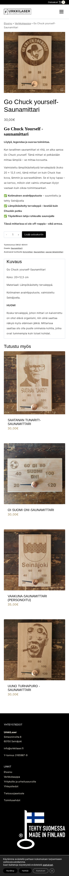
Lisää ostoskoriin (33, 234)
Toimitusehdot (12, 800)
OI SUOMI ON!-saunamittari (31, 510)
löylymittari (28, 252)
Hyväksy (10, 870)
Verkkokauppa (23, 23)
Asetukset (40, 870)
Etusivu (8, 23)
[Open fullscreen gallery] (62, 89)
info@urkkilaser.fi (14, 748)
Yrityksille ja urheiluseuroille (20, 781)
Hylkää (25, 870)
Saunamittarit (16, 248)
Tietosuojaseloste (14, 793)
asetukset (48, 864)
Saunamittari (39, 252)
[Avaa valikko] (61, 11)
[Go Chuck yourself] (34, 62)
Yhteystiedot (11, 786)
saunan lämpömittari (54, 252)
